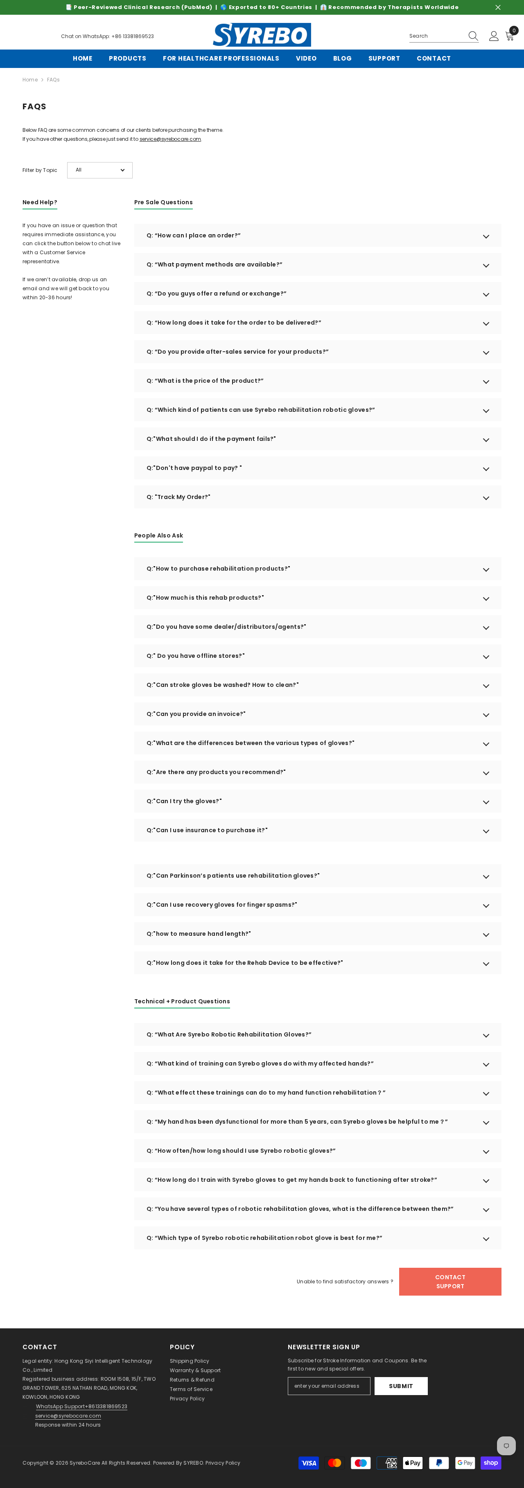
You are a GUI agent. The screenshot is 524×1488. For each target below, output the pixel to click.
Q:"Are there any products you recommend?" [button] (216, 772)
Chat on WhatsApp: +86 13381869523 (107, 36)
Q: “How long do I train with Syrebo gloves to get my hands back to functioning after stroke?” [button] (292, 1180)
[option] (262, 7)
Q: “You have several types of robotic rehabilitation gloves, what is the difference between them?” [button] (300, 1209)
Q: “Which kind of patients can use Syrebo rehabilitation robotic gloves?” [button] (261, 410)
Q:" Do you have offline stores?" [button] (196, 656)
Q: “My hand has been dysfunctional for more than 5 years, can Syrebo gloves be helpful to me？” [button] (297, 1122)
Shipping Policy (190, 1360)
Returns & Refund (192, 1379)
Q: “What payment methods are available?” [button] (214, 264)
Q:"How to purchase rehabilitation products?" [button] (218, 568)
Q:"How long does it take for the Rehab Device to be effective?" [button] (245, 963)
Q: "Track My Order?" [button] (179, 497)
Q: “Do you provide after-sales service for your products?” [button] (238, 352)
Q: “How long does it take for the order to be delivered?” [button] (234, 322)
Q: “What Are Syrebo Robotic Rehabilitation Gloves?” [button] (229, 1034)
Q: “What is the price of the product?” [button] (205, 381)
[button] (100, 170)
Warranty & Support (195, 1370)
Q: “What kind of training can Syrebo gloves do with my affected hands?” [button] (260, 1063)
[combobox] (436, 36)
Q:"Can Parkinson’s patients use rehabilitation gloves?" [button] (233, 876)
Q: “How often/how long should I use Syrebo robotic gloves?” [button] (241, 1151)
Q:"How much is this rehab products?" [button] (205, 598)
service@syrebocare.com (170, 138)
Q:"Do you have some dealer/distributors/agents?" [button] (226, 627)
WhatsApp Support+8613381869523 (81, 1406)
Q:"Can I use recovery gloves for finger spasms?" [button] (222, 905)
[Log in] (494, 36)
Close (498, 7)
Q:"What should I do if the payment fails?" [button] (211, 439)
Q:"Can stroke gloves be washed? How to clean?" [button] (223, 685)
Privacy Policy (187, 1398)
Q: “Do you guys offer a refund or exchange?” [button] (217, 293)
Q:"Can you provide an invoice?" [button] (196, 714)
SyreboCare (86, 1462)
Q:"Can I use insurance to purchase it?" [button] (207, 830)
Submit (401, 1386)
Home (30, 79)
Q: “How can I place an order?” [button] (194, 235)
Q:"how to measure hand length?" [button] (199, 934)
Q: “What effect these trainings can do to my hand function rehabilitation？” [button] (266, 1092)
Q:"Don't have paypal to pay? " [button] (194, 468)
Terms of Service (191, 1389)
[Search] (444, 36)
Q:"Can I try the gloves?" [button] (184, 801)
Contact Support (450, 1281)
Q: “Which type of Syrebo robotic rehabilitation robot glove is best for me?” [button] (264, 1238)
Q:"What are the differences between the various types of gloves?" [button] (251, 743)
